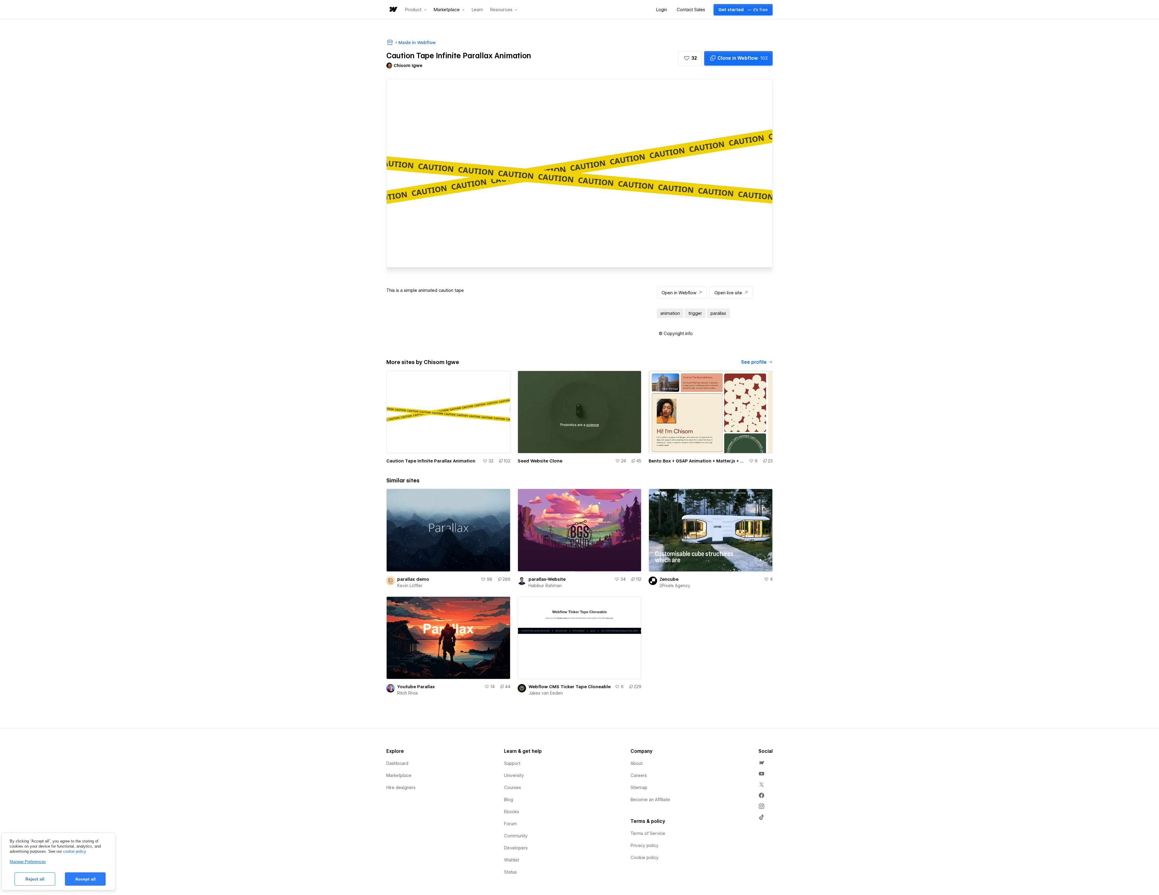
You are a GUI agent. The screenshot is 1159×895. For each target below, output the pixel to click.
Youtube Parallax (416, 686)
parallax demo (413, 579)
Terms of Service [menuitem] (648, 833)
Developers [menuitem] (516, 847)
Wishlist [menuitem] (511, 860)
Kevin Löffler (410, 585)
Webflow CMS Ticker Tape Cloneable (569, 686)
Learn (477, 9)
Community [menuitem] (516, 835)
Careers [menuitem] (639, 775)
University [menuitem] (514, 775)
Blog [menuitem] (508, 799)
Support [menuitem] (512, 763)
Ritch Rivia (407, 693)
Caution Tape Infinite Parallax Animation (430, 461)
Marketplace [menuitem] (398, 775)
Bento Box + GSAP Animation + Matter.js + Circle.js (697, 461)
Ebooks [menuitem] (511, 811)
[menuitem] (761, 763)
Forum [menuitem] (510, 823)
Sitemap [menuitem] (639, 787)
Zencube (668, 579)
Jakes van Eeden (545, 693)
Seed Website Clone (540, 461)
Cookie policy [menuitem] (645, 857)
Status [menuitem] (510, 872)
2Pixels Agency (674, 585)
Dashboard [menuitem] (397, 763)
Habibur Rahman (545, 585)
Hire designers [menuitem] (401, 787)
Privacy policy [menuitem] (645, 845)
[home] (393, 10)
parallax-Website (547, 579)
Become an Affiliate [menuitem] (650, 799)
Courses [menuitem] (512, 787)
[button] (415, 9)
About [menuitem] (637, 763)
